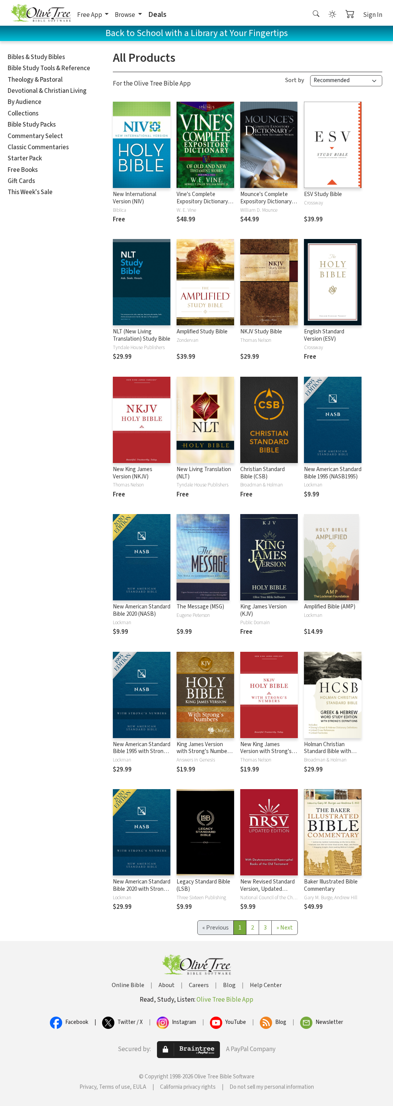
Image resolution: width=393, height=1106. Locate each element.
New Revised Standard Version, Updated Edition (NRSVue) (267, 889)
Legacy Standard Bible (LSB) (203, 885)
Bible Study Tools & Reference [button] (49, 68)
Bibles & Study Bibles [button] (36, 57)
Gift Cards (21, 181)
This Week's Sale (30, 192)
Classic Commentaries (38, 147)
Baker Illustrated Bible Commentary (331, 885)
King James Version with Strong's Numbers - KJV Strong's (204, 751)
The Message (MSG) (200, 607)
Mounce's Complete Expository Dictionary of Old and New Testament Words (269, 205)
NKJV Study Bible (261, 332)
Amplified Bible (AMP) (329, 607)
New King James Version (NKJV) (132, 473)
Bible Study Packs (32, 124)
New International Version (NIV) (134, 198)
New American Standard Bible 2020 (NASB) (141, 610)
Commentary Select (35, 136)
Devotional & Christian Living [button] (47, 91)
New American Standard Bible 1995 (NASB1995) (333, 473)
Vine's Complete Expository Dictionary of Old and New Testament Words (205, 205)
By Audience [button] (24, 102)
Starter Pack (25, 158)
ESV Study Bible (323, 194)
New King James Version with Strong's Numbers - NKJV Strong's (266, 755)
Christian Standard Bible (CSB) (262, 473)
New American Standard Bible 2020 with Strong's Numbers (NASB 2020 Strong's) (141, 893)
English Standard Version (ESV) (324, 335)
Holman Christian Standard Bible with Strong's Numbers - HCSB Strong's (327, 755)
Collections (23, 113)
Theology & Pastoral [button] (35, 79)
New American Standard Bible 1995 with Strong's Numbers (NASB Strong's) (141, 755)
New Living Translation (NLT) (204, 473)
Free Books (23, 170)
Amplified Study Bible (202, 332)
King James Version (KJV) (263, 610)
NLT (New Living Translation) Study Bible (141, 335)
